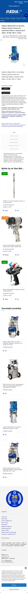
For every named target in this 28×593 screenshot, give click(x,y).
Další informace (14, 136)
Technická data (14, 139)
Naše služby (4, 518)
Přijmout (14, 585)
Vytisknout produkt (5, 92)
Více (18, 210)
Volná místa (4, 516)
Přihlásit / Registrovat (14, 6)
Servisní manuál (14, 148)
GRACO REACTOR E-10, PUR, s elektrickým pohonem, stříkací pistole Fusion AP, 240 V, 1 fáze (12, 470)
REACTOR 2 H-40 (10, 123)
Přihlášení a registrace (7, 526)
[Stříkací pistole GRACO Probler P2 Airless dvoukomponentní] (14, 274)
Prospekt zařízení (14, 142)
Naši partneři (4, 524)
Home (4, 35)
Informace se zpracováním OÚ (8, 534)
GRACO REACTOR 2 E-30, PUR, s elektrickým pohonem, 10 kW (12, 427)
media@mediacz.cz (9, 562)
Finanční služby (5, 530)
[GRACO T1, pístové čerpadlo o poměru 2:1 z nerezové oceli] (14, 185)
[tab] (14, 132)
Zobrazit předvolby (14, 589)
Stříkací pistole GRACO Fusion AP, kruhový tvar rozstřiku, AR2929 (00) (12, 246)
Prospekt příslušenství (14, 145)
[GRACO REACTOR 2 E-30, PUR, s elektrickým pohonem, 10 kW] (13, 412)
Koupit (6, 210)
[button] (25, 568)
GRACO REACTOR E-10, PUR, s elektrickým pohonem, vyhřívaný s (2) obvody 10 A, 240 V (12, 343)
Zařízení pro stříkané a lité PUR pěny (15, 126)
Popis (14, 132)
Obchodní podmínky (6, 528)
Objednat (7, 254)
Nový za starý (5, 522)
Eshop (7, 35)
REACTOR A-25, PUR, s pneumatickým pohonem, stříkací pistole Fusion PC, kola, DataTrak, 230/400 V (13, 386)
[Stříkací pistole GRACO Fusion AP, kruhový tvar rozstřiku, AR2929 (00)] (14, 229)
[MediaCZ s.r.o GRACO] (14, 12)
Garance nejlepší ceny (7, 520)
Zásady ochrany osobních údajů (9, 532)
